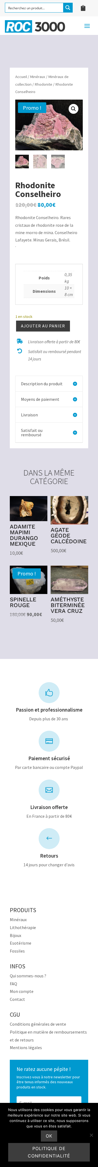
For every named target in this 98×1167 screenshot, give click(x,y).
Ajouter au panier (43, 326)
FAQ (13, 983)
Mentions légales (26, 1047)
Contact (17, 999)
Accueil (21, 76)
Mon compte (21, 991)
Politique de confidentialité (49, 1152)
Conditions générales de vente (38, 1024)
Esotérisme (20, 943)
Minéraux (37, 76)
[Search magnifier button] (67, 7)
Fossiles (17, 951)
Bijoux (15, 935)
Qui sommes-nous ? (28, 975)
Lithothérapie (23, 927)
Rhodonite (43, 84)
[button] (73, 109)
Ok (49, 1136)
